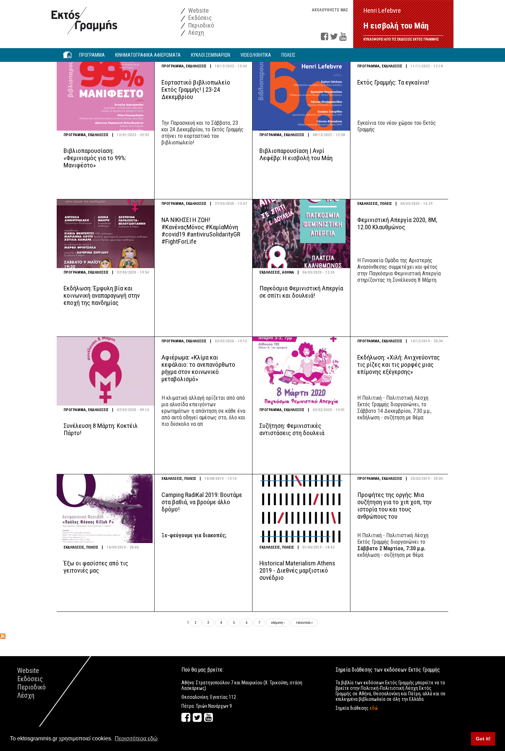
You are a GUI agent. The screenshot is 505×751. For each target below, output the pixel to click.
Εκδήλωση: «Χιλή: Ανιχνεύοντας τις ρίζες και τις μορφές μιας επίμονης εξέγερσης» (398, 364)
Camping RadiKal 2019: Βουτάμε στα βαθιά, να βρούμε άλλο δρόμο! (201, 502)
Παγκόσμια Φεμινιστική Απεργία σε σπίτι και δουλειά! (301, 291)
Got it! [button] (483, 738)
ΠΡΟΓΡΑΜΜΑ (75, 135)
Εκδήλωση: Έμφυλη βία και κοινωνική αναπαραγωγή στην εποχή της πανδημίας (102, 295)
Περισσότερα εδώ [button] (136, 738)
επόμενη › (278, 623)
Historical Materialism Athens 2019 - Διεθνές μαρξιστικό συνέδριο (297, 570)
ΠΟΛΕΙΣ (386, 203)
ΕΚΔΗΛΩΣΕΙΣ (98, 135)
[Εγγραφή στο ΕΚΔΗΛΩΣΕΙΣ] (2, 636)
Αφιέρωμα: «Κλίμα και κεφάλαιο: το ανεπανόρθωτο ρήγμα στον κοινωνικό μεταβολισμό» (198, 368)
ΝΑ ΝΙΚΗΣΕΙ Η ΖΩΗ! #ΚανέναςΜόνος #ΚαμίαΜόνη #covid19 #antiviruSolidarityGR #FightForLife (200, 230)
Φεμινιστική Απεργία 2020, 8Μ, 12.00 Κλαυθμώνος (397, 223)
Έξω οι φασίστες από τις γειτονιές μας (96, 566)
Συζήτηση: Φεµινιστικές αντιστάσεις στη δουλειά (291, 429)
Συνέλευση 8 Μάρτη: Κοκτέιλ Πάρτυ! (101, 429)
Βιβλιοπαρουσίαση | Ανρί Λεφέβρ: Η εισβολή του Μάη (296, 154)
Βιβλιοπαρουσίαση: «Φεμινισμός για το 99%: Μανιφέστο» (95, 158)
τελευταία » (304, 623)
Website (198, 10)
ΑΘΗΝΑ (288, 272)
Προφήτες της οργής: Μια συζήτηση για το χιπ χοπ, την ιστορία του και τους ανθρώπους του (394, 505)
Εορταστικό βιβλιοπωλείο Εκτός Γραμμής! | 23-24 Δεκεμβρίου (195, 89)
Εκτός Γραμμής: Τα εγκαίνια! (393, 82)
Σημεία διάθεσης (357, 708)
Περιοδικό (200, 25)
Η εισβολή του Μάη (396, 26)
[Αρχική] (84, 17)
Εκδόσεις (199, 17)
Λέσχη (195, 32)
